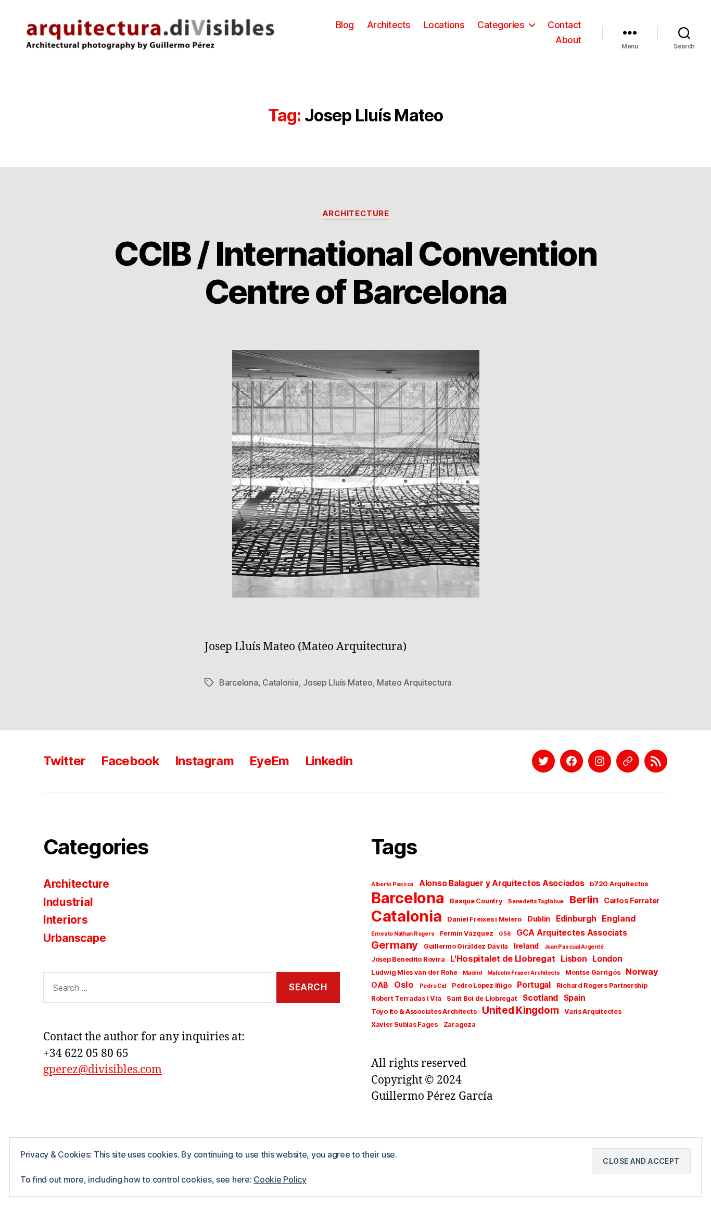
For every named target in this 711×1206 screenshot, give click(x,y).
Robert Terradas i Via (406, 998)
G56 (505, 933)
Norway (642, 971)
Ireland (526, 945)
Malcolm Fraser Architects (523, 972)
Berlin (583, 899)
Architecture (355, 213)
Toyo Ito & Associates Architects (423, 1011)
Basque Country (476, 901)
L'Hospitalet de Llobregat (502, 958)
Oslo (404, 984)
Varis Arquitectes (592, 1011)
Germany (394, 944)
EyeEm (269, 760)
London (607, 959)
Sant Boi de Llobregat (482, 998)
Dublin (538, 918)
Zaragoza (459, 1024)
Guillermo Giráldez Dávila (466, 946)
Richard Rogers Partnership (601, 985)
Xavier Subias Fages (404, 1024)
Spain (575, 998)
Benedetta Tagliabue (536, 901)
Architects (389, 24)
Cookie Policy (280, 1179)
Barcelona (238, 682)
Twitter (64, 760)
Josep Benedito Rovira (408, 959)
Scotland (540, 998)
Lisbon (574, 959)
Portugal (534, 985)
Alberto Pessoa (392, 884)
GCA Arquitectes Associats (571, 933)
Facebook (130, 760)
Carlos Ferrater (631, 900)
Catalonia (280, 682)
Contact (564, 24)
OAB (379, 984)
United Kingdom (520, 1010)
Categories (500, 24)
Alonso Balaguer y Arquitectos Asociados (501, 883)
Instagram (204, 760)
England (619, 918)
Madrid (472, 972)
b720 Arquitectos (619, 884)
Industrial (68, 902)
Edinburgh (576, 919)
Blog (345, 24)
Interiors (65, 919)
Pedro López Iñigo (481, 985)
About (568, 39)
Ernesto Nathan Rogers (402, 933)
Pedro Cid (433, 986)
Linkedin (329, 760)
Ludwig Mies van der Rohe (414, 972)
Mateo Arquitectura (414, 682)
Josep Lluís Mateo (337, 682)
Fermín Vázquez (466, 933)
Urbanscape (74, 937)
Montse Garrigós (592, 972)
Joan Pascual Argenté (574, 946)
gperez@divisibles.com (102, 1070)
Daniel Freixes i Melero (484, 919)
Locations (444, 24)
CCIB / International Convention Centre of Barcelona (355, 272)
